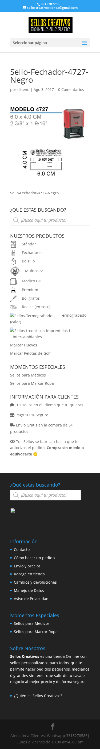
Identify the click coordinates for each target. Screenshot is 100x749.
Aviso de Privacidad (31, 598)
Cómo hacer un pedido (34, 557)
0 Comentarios (71, 89)
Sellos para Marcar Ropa (32, 383)
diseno (23, 89)
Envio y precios (27, 565)
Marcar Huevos (23, 345)
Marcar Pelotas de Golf (30, 353)
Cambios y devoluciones (35, 582)
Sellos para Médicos (28, 375)
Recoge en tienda (29, 573)
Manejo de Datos (29, 590)
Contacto (22, 549)
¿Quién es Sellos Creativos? (38, 695)
